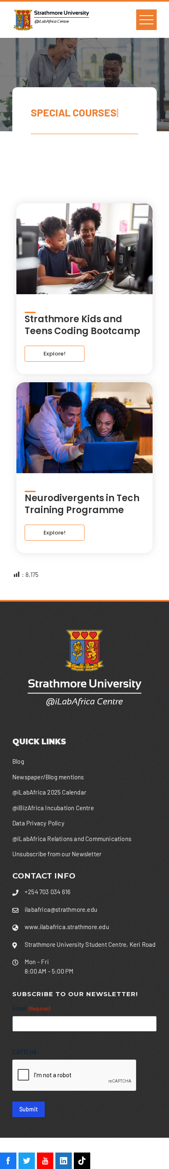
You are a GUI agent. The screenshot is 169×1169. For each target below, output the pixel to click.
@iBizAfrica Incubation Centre (53, 807)
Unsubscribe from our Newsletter (56, 854)
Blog (18, 761)
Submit (28, 1109)
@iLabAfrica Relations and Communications (71, 838)
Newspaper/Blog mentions (48, 777)
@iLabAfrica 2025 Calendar (49, 792)
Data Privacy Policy (38, 823)
